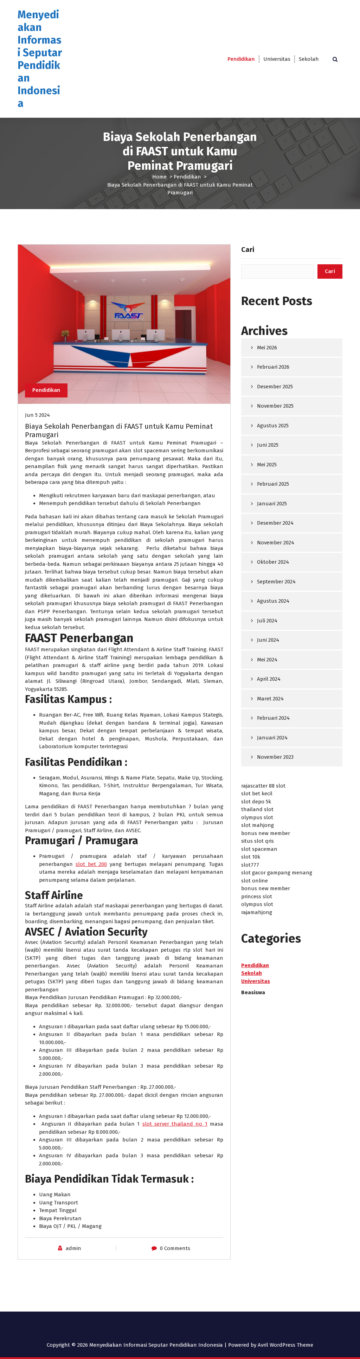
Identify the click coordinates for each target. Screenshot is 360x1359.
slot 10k (250, 857)
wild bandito (63, 673)
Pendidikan (241, 59)
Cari (247, 249)
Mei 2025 (267, 464)
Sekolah (309, 59)
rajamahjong (256, 912)
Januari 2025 (272, 503)
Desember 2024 (275, 523)
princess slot (256, 896)
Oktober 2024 (273, 562)
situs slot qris (257, 841)
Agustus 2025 (273, 425)
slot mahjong (257, 825)
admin (73, 1248)
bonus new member (265, 833)
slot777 (250, 865)
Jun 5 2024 (37, 415)
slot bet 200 (91, 864)
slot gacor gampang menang (276, 872)
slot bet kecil (256, 793)
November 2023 (275, 757)
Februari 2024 (273, 718)
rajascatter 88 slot (263, 786)
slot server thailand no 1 (174, 1124)
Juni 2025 (267, 445)
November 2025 (275, 406)
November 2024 (275, 542)
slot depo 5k (256, 801)
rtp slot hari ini (203, 950)
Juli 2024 (267, 620)
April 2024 (269, 679)
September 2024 (276, 581)
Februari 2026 (273, 367)
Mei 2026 (267, 347)
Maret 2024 (270, 698)
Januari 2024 (272, 737)
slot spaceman (151, 450)
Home (159, 177)
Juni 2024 (268, 640)
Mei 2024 (267, 659)
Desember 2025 (275, 386)
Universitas (276, 59)
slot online (254, 881)
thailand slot (257, 809)
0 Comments (175, 1248)
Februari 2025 (273, 484)
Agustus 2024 (273, 601)
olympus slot (257, 817)
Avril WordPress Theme (285, 1345)
